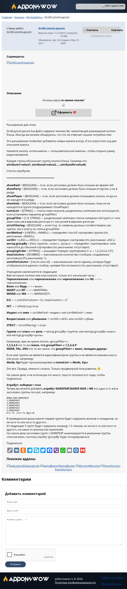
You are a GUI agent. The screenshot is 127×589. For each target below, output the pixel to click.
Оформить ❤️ (66, 112)
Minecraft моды (111, 584)
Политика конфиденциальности (75, 582)
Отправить (15, 564)
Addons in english (113, 577)
